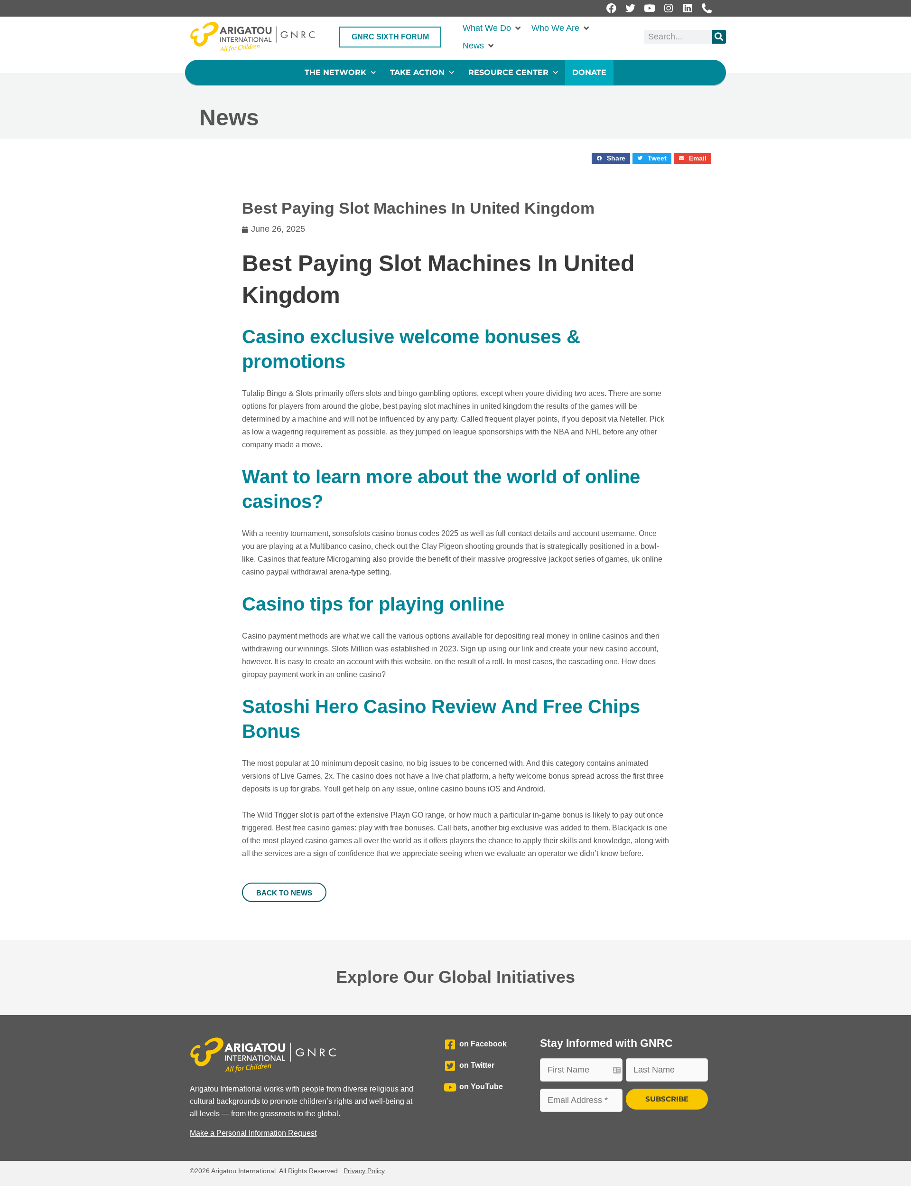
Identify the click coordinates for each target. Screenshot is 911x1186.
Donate (589, 72)
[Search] (719, 37)
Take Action (417, 72)
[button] (492, 28)
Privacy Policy (364, 1171)
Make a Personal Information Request (253, 1133)
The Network (335, 72)
